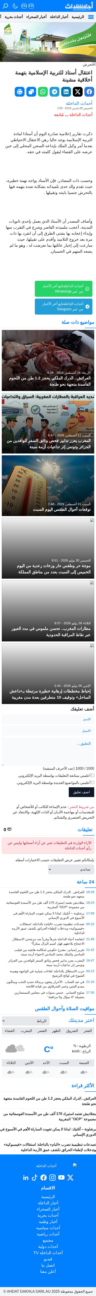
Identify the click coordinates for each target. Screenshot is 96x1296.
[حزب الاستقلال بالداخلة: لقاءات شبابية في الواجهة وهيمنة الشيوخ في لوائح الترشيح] (48, 973)
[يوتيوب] (61, 1177)
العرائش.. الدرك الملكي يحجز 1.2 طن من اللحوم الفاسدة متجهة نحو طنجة (49, 1101)
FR (31, 6)
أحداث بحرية (14, 17)
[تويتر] (70, 1177)
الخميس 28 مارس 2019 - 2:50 (74, 108)
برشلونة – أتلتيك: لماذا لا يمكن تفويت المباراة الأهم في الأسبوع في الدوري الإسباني (48, 1131)
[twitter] (78, 92)
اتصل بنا (48, 1265)
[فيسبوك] (43, 1177)
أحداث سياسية (48, 1228)
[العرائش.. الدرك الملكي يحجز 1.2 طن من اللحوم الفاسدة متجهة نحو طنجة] (48, 360)
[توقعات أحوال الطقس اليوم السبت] (48, 485)
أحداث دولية (48, 1246)
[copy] (31, 92)
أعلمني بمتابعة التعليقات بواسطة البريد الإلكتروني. (54, 775)
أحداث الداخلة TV (48, 1253)
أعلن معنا (48, 1271)
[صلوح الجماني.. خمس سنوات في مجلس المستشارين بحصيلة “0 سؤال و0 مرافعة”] (48, 994)
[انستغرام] (52, 1177)
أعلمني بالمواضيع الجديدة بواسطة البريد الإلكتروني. (53, 783)
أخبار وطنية (48, 1221)
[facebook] (89, 92)
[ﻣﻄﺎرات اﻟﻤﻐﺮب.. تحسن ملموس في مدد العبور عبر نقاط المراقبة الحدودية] (48, 610)
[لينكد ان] (25, 1177)
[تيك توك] (34, 1177)
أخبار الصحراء (36, 17)
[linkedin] (66, 92)
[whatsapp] (43, 92)
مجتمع (48, 1240)
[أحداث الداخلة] (79, 6)
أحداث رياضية (48, 1234)
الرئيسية (78, 17)
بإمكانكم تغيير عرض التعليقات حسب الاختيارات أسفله (54, 860)
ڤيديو (48, 1259)
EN (24, 6)
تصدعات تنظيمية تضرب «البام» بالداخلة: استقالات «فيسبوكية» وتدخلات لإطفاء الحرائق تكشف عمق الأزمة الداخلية (50, 1147)
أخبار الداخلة (59, 17)
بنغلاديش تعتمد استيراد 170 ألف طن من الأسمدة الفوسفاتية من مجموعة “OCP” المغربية (49, 1116)
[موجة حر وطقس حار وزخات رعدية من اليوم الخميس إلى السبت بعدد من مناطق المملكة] (48, 548)
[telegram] (54, 92)
